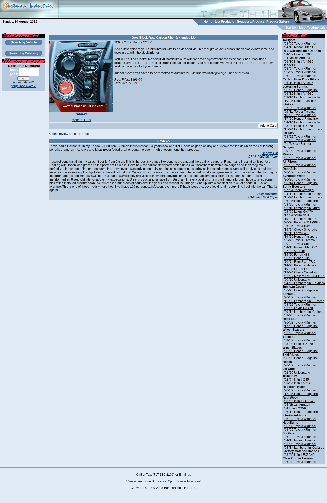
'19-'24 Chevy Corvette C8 (302, 272)
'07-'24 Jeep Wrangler (299, 190)
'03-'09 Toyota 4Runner (300, 108)
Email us (185, 474)
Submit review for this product (69, 134)
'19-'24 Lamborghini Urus (301, 219)
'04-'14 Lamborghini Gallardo (304, 122)
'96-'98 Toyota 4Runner (300, 179)
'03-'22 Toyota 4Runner (300, 136)
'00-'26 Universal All (297, 279)
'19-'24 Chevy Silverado (300, 229)
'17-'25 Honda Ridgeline (301, 119)
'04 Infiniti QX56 (295, 408)
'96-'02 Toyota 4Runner (300, 76)
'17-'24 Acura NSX (296, 215)
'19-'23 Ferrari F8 (296, 269)
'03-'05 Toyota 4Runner (300, 43)
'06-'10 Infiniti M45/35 (298, 61)
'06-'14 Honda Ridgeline (301, 183)
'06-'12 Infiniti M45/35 (298, 93)
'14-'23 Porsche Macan (300, 265)
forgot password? (23, 86)
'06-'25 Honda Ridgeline (301, 90)
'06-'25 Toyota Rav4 (297, 226)
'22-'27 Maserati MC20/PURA (304, 276)
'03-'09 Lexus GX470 (298, 126)
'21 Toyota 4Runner (297, 144)
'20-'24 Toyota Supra (298, 244)
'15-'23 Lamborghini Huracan (304, 301)
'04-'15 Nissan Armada (299, 440)
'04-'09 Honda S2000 (298, 54)
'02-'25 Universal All (297, 372)
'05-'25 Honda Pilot (297, 258)
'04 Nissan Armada (297, 58)
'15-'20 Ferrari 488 (296, 254)
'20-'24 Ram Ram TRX (299, 262)
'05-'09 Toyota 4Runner (300, 72)
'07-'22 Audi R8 (294, 251)
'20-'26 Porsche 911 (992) (302, 222)
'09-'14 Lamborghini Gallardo (304, 97)
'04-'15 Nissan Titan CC (300, 47)
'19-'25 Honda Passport (300, 101)
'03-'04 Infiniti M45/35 (298, 383)
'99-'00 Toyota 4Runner (300, 151)
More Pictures (81, 120)
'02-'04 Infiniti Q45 (296, 379)
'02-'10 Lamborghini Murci (302, 208)
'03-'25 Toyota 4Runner (300, 204)
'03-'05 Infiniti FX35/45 (299, 401)
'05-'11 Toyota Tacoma (299, 111)
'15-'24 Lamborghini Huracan (304, 129)
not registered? (23, 82)
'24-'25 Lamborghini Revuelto (304, 283)
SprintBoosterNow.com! (184, 481)
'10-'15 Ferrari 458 (296, 233)
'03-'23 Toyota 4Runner (300, 315)
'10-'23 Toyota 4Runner (300, 115)
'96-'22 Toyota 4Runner (300, 158)
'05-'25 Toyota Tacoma (299, 240)
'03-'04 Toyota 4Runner (300, 68)
